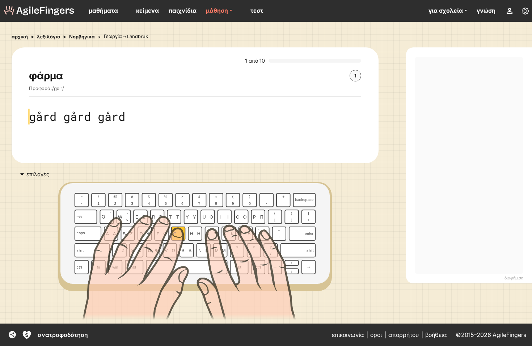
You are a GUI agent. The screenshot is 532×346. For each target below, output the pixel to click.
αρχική (20, 36)
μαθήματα (103, 10)
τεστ (256, 10)
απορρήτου (403, 335)
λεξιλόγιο (48, 36)
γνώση (486, 10)
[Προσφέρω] (26, 334)
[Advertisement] (469, 165)
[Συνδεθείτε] (509, 11)
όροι (376, 335)
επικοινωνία (348, 335)
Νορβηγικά (82, 36)
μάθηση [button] (217, 10)
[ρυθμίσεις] (525, 11)
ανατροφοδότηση (63, 334)
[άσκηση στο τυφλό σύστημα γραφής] (39, 11)
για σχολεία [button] (445, 10)
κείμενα (147, 10)
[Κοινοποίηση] (12, 334)
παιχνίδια (183, 10)
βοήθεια (436, 335)
